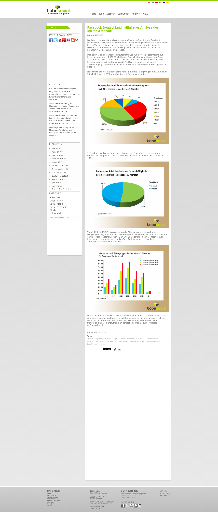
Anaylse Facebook (119, 338)
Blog (101, 14)
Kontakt (136, 14)
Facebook (55, 197)
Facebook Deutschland (135, 338)
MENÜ (49, 505)
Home (93, 14)
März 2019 (56, 155)
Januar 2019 (57, 162)
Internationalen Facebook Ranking (100, 341)
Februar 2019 (57, 158)
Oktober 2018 (57, 172)
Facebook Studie (152, 338)
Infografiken (56, 200)
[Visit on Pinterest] (64, 41)
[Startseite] (90, 10)
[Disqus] (128, 382)
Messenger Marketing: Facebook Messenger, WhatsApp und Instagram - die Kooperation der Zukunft (63, 131)
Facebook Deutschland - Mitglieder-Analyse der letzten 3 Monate (122, 29)
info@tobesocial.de (97, 506)
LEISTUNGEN (52, 498)
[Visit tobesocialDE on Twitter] (55, 41)
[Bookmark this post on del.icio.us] (115, 349)
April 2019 (56, 152)
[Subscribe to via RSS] (73, 41)
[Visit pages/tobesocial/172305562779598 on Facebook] (51, 41)
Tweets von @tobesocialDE (59, 217)
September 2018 (59, 176)
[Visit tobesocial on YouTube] (60, 41)
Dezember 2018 (58, 165)
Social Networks (58, 206)
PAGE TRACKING (54, 500)
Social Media (56, 203)
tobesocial (55, 213)
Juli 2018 (55, 183)
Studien (54, 210)
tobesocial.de (95, 508)
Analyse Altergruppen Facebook (99, 338)
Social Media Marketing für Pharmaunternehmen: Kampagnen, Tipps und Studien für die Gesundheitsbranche (64, 107)
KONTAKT (51, 503)
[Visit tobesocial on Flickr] (68, 41)
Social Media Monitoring (96, 344)
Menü (145, 14)
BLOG (49, 493)
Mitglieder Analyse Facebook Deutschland (130, 341)
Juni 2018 (56, 186)
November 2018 (58, 169)
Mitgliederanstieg (153, 341)
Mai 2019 (56, 148)
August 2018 (57, 179)
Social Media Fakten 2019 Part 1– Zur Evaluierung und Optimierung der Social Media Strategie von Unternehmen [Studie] (63, 119)
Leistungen (123, 14)
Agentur (110, 14)
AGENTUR (51, 496)
